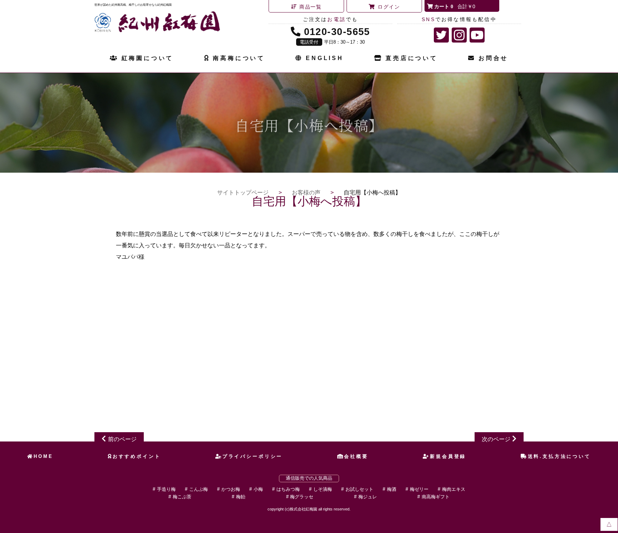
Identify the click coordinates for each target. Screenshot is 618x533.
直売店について (411, 58)
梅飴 (240, 496)
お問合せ (493, 58)
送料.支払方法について (559, 456)
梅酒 (391, 489)
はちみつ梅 (288, 489)
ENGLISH (324, 58)
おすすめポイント (137, 456)
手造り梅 (166, 489)
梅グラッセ (301, 496)
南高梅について (239, 58)
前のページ (122, 439)
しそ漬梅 (322, 489)
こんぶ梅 (198, 489)
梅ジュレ (367, 496)
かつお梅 (230, 489)
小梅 (258, 489)
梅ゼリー (419, 489)
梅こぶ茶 (182, 496)
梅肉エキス (453, 489)
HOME (43, 456)
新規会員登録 (448, 456)
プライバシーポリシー (252, 456)
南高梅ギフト (436, 496)
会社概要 (356, 456)
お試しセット (359, 489)
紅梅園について (147, 58)
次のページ (496, 439)
